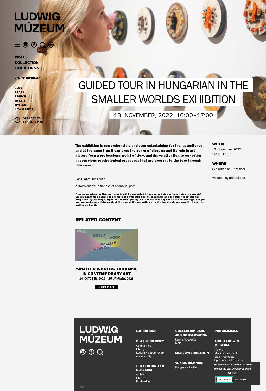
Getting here (143, 345)
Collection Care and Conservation (191, 333)
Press (19, 92)
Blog (18, 88)
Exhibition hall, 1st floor (228, 169)
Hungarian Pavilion (186, 367)
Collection (27, 63)
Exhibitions (27, 68)
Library (140, 349)
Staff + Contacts (224, 356)
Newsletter (24, 109)
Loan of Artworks (185, 339)
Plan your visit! (150, 341)
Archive (140, 374)
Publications (143, 381)
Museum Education (192, 353)
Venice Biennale (28, 78)
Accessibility (143, 356)
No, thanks (240, 379)
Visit (19, 57)
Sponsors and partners (228, 360)
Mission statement (225, 353)
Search (20, 96)
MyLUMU (21, 105)
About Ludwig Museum (226, 343)
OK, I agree (224, 379)
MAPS (178, 343)
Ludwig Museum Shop (150, 352)
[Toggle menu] (17, 45)
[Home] (39, 23)
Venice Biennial (189, 363)
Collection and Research (150, 368)
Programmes (226, 331)
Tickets (20, 100)
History (218, 349)
